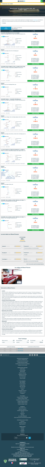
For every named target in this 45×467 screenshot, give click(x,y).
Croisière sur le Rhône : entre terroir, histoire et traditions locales (13, 200)
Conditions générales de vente (22, 410)
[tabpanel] (22, 276)
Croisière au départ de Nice (22, 398)
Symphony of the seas (23, 374)
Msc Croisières (22, 382)
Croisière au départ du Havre (22, 402)
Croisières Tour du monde (22, 365)
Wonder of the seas (22, 373)
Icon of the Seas (22, 377)
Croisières (2, 348)
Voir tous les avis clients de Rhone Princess (35, 264)
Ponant (22, 389)
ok (29, 437)
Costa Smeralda (22, 370)
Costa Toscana (22, 378)
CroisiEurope (35, 19)
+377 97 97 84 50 (24, 451)
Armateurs (8, 348)
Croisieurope (22, 387)
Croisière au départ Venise (22, 404)
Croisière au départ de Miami (23, 401)
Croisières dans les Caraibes (22, 362)
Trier (34, 30)
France (2, 49)
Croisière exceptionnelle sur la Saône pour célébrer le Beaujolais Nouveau (13, 66)
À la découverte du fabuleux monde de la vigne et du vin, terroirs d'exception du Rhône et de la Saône (13, 149)
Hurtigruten (22, 393)
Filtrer (12, 30)
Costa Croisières (22, 383)
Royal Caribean (22, 385)
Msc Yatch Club (22, 386)
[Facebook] (30, 355)
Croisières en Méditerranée (22, 359)
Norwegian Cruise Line (22, 390)
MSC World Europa (22, 375)
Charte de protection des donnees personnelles (22, 417)
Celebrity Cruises (23, 392)
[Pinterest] (37, 355)
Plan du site (22, 413)
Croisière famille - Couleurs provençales (11, 99)
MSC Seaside (22, 371)
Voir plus (4, 23)
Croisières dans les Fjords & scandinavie (22, 363)
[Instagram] (35, 355)
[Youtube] (32, 355)
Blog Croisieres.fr (22, 424)
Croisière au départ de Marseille (22, 397)
